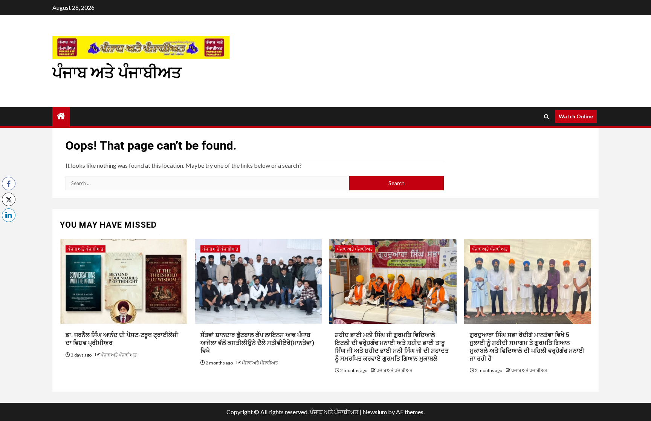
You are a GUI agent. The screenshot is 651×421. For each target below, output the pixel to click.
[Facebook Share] (8, 183)
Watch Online (576, 116)
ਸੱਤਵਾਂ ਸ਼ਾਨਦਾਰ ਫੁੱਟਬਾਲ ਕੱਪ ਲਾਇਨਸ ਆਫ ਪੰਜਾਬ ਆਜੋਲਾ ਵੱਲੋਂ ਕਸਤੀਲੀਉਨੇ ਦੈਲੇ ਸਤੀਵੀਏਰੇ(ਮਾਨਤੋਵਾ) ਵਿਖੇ (257, 342)
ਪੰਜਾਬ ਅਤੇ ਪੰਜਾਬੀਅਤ (117, 72)
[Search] (546, 116)
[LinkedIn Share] (8, 215)
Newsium (374, 411)
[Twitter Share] (8, 199)
